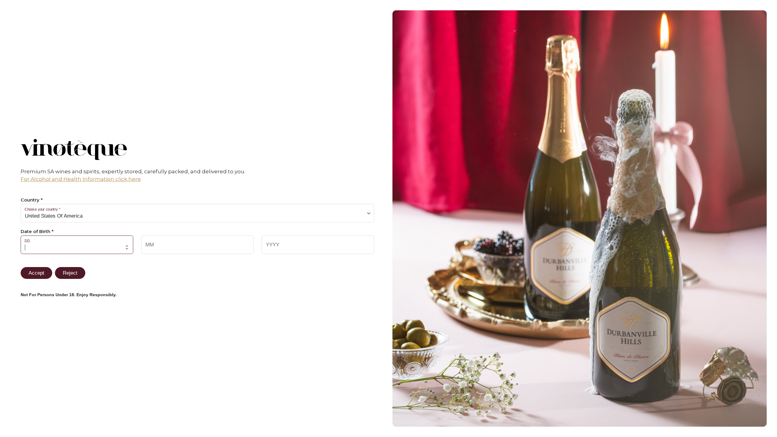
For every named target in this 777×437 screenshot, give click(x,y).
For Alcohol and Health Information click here (81, 179)
